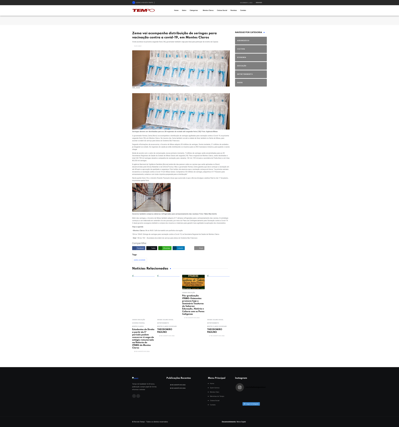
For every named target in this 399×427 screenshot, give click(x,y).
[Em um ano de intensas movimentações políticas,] (239, 400)
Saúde (136, 260)
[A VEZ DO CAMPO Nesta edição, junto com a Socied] (262, 397)
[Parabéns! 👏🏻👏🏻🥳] (254, 400)
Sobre (184, 10)
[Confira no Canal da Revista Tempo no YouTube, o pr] (254, 397)
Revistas (234, 10)
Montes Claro (214, 392)
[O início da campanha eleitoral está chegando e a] (262, 394)
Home (176, 10)
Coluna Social (222, 10)
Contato (243, 10)
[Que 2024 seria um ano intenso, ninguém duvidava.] (247, 400)
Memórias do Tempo (217, 396)
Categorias (194, 10)
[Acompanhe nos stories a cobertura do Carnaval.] (262, 400)
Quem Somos (214, 388)
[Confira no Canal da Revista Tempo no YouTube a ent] (247, 394)
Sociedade (142, 260)
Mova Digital (234, 422)
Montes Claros (208, 10)
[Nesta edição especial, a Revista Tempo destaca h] (239, 394)
